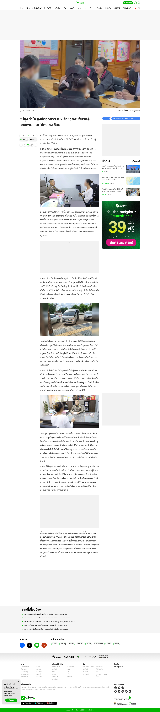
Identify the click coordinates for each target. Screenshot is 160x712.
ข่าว (119, 111)
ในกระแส (24, 669)
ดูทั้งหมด (135, 161)
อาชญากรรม (25, 674)
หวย (68, 672)
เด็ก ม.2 (89, 644)
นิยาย (54, 674)
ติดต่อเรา (42, 690)
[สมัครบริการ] (121, 225)
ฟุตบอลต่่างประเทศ (88, 667)
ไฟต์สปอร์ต (99, 669)
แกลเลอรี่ (86, 674)
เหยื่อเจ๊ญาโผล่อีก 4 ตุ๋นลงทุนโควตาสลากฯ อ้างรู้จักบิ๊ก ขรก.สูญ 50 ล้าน (45, 625)
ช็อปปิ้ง (116, 664)
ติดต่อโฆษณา (51, 690)
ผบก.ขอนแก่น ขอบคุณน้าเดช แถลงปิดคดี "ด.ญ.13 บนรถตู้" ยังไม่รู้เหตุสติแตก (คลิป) (49, 622)
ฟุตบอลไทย (99, 667)
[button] (21, 144)
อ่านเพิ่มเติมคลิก (8, 692)
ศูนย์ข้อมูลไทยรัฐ (62, 687)
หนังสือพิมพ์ (70, 667)
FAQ (70, 687)
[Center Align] (18, 681)
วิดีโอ (68, 674)
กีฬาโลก (85, 672)
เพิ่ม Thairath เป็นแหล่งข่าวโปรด (123, 118)
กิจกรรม (23, 687)
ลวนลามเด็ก (80, 644)
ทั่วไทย (126, 111)
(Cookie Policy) (8, 695)
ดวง (53, 672)
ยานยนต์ (38, 674)
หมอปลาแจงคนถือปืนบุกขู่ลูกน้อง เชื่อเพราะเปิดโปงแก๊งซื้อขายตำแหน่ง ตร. (46, 629)
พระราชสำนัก (25, 667)
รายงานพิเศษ (56, 667)
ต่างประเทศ (105, 183)
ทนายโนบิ (54, 644)
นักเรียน (117, 644)
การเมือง (104, 195)
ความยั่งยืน (39, 677)
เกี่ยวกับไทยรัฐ (42, 687)
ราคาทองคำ (25, 677)
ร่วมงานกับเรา (32, 687)
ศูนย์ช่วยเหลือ (77, 687)
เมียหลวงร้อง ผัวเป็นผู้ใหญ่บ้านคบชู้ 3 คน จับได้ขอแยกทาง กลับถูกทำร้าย (45, 614)
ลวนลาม (71, 644)
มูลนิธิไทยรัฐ (52, 687)
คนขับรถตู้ (63, 644)
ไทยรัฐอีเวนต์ (118, 667)
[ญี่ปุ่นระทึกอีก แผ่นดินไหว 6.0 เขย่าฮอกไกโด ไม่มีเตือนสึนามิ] (133, 181)
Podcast (55, 677)
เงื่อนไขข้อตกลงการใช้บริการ (29, 690)
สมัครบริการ (128, 3)
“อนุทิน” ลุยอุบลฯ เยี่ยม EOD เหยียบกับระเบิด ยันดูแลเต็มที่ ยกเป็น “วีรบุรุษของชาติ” (113, 190)
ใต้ (103, 171)
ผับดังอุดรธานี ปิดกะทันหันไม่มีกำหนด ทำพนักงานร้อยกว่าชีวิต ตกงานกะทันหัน (47, 618)
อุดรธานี (109, 644)
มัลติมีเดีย (55, 679)
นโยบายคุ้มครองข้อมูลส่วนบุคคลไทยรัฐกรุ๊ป (96, 687)
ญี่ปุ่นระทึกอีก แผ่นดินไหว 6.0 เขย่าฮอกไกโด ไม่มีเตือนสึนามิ (113, 179)
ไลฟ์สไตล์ (69, 677)
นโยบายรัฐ (24, 672)
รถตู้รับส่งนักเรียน (98, 644)
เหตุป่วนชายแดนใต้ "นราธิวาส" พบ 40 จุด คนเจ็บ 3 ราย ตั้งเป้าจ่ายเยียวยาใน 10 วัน (113, 167)
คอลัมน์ (54, 669)
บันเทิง (68, 669)
